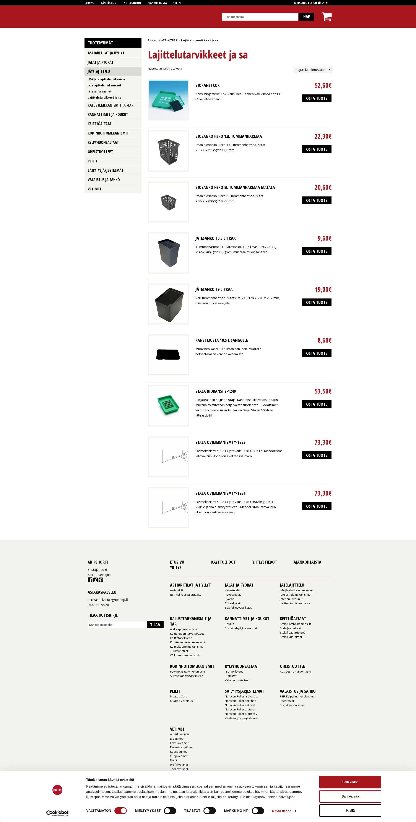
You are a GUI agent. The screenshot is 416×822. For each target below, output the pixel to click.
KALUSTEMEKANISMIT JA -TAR (110, 105)
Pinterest (101, 580)
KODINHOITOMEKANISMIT (108, 133)
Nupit (173, 760)
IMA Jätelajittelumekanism (106, 79)
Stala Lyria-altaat (291, 637)
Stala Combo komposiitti (296, 624)
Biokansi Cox (207, 85)
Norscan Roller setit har (240, 701)
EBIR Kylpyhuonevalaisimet (297, 696)
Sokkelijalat (232, 603)
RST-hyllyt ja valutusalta (185, 595)
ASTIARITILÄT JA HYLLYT (106, 52)
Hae (306, 16)
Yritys (177, 3)
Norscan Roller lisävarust (241, 696)
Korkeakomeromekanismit (187, 642)
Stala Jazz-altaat (290, 628)
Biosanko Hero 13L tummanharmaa (228, 136)
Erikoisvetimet (179, 743)
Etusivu (89, 3)
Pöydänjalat (233, 595)
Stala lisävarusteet (292, 632)
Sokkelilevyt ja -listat (238, 608)
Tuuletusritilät (179, 651)
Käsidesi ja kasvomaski (295, 671)
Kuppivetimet (178, 756)
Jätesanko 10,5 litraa (215, 238)
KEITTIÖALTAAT (100, 123)
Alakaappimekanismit (184, 629)
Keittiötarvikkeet (181, 638)
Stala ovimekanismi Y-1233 (220, 442)
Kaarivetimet (178, 752)
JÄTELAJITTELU (169, 40)
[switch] (170, 810)
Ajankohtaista (157, 3)
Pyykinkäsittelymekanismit (187, 671)
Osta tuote (316, 98)
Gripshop (92, 16)
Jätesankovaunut (99, 91)
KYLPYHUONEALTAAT (103, 142)
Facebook (90, 580)
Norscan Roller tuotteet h (241, 709)
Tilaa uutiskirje (103, 615)
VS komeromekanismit (185, 655)
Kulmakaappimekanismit (186, 647)
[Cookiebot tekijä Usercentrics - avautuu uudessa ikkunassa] (57, 813)
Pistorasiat (287, 701)
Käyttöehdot (109, 3)
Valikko (136, 52)
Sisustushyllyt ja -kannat (241, 628)
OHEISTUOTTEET (100, 151)
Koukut (229, 624)
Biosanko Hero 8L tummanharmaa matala (235, 187)
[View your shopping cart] (327, 12)
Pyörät (229, 599)
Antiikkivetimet (179, 734)
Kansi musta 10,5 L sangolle (221, 340)
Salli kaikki (350, 782)
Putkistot (230, 676)
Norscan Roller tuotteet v (241, 714)
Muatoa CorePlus (181, 701)
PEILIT (93, 161)
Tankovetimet (179, 769)
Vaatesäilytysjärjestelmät (241, 718)
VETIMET (94, 188)
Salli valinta (350, 796)
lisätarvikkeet (234, 671)
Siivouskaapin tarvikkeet (186, 676)
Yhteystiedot (132, 3)
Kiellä (350, 810)
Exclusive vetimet (181, 747)
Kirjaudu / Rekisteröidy (309, 3)
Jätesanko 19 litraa (214, 289)
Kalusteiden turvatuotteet (187, 634)
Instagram (95, 580)
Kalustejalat (232, 590)
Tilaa (155, 624)
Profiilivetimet (179, 765)
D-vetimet (176, 739)
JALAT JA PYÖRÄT (100, 62)
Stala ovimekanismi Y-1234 (220, 493)
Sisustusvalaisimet (292, 705)
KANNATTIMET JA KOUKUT (108, 114)
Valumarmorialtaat (237, 680)
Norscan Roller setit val (240, 705)
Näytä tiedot (281, 811)
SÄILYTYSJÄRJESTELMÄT (105, 170)
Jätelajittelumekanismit (104, 85)
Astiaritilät (176, 590)
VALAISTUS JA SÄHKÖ (104, 179)
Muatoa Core (178, 696)
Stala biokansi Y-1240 (215, 391)
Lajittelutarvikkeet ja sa (105, 97)
